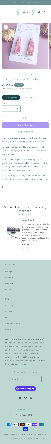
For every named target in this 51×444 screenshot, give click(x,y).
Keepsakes (9, 283)
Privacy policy (13, 438)
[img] (25, 210)
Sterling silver (12, 98)
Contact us (9, 311)
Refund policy (42, 434)
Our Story (9, 305)
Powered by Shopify (29, 434)
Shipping (14, 88)
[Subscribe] (38, 379)
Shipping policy (39, 438)
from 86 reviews (25, 214)
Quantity (5, 103)
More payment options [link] (26, 132)
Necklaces (9, 277)
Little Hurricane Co (15, 434)
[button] (5, 12)
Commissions (11, 289)
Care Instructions (12, 323)
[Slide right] (31, 74)
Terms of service (26, 438)
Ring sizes (9, 329)
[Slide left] (20, 74)
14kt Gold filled (32, 98)
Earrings (8, 271)
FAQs (7, 317)
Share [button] (7, 187)
